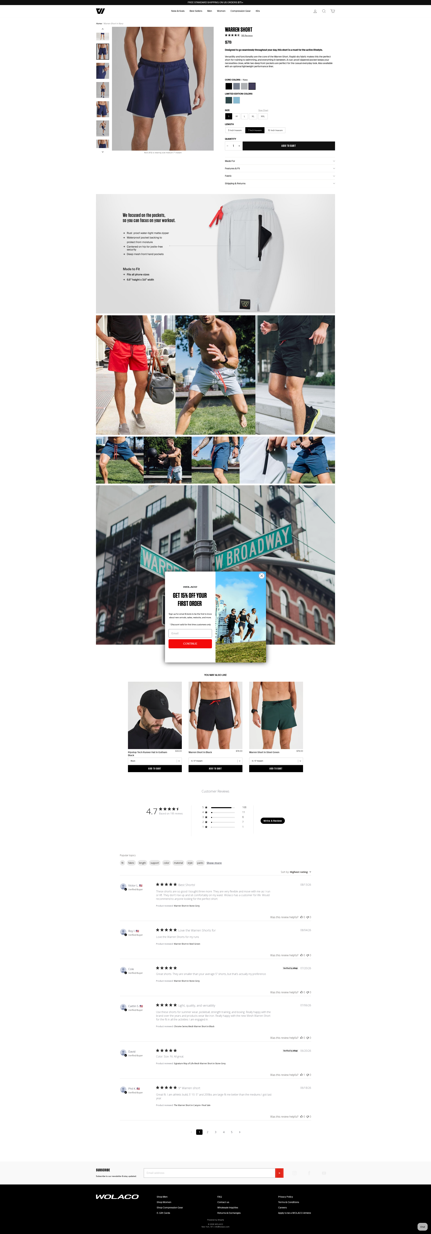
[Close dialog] (262, 576)
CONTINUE (190, 643)
